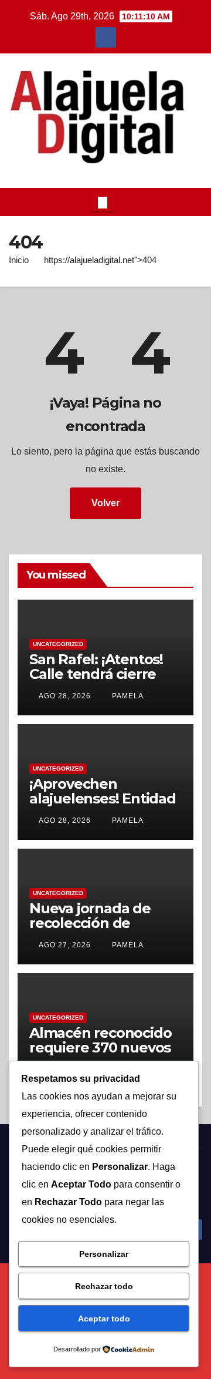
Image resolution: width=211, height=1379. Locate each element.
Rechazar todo (104, 1286)
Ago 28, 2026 (65, 696)
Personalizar (103, 1254)
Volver (105, 503)
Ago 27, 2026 (65, 945)
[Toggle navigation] (102, 202)
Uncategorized (58, 644)
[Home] (18, 202)
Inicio (19, 260)
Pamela (127, 696)
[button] (190, 202)
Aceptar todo (104, 1318)
